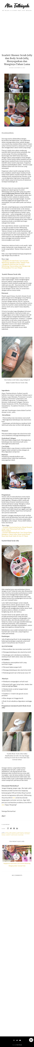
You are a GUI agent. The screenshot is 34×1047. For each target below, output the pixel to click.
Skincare (21, 835)
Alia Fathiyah (19, 1044)
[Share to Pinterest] (14, 828)
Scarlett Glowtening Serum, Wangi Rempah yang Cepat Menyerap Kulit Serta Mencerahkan (17, 529)
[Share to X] (11, 828)
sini (14, 798)
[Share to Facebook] (8, 828)
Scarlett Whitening (12, 835)
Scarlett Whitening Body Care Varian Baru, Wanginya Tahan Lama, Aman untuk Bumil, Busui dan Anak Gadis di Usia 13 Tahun (17, 534)
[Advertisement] (17, 32)
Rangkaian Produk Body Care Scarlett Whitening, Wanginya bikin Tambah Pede (15, 261)
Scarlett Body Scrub (12, 833)
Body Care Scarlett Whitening (15, 832)
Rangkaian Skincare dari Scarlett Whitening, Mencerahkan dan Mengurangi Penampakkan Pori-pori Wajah (16, 266)
